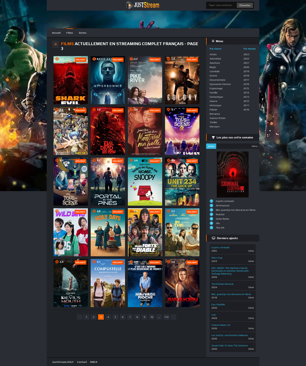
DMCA (93, 362)
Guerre (213, 101)
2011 (246, 105)
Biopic (213, 67)
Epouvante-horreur (220, 84)
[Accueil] (150, 5)
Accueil (56, 32)
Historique (215, 105)
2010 (246, 109)
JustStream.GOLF (63, 362)
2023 (246, 54)
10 (151, 317)
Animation (215, 58)
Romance (215, 113)
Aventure (215, 62)
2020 (246, 67)
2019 (246, 71)
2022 (246, 58)
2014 (246, 92)
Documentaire (217, 79)
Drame (213, 75)
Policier (213, 109)
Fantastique (216, 96)
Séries (82, 32)
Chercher (244, 5)
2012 (246, 101)
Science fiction (218, 118)
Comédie (215, 71)
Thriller (213, 122)
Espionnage (216, 88)
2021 (246, 62)
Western (215, 126)
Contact (82, 362)
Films (69, 32)
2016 (246, 84)
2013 (246, 96)
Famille (213, 92)
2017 (246, 79)
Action (213, 54)
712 (166, 317)
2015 (246, 88)
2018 (246, 75)
